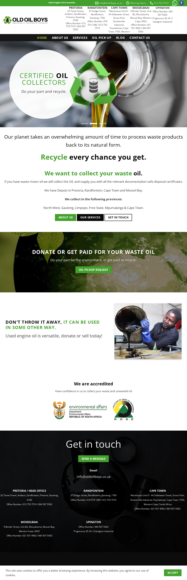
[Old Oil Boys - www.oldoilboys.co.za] (25, 20)
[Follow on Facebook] (181, 3)
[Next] (178, 84)
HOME (42, 38)
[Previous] (8, 84)
